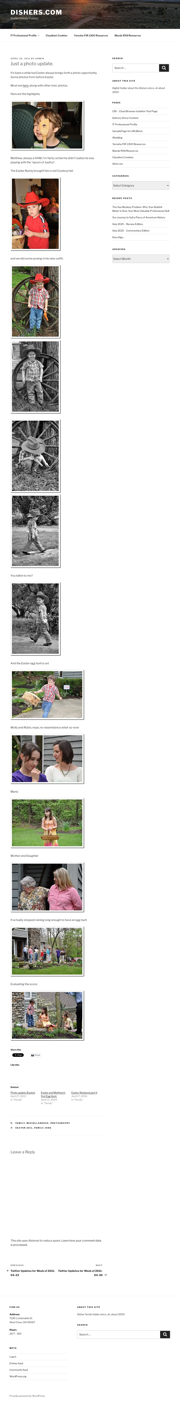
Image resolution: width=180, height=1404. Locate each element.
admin (39, 58)
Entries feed (16, 1363)
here (25, 85)
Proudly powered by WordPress (27, 1395)
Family (20, 1123)
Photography (60, 1123)
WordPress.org (17, 1376)
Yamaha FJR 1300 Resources (91, 35)
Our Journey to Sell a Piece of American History (138, 217)
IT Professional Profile (24, 35)
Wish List (117, 163)
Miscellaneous (38, 1123)
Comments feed (18, 1369)
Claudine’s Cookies (56, 35)
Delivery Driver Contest (125, 117)
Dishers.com (36, 12)
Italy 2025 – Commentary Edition (130, 230)
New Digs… (118, 237)
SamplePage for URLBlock (127, 131)
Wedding (117, 137)
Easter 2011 (24, 1128)
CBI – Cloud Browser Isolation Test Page (135, 111)
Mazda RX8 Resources (128, 35)
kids (48, 1128)
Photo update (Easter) (23, 1092)
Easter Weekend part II (84, 1092)
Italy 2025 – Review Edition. (127, 224)
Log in (12, 1356)
